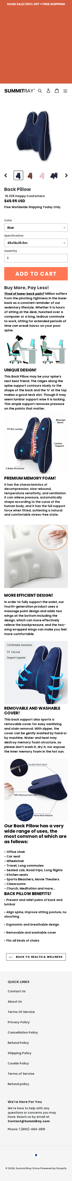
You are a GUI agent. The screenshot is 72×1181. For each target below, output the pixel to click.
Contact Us (17, 991)
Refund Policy (18, 1043)
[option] (18, 175)
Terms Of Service (21, 1012)
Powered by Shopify (53, 1168)
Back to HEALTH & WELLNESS (39, 957)
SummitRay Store (28, 1168)
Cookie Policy (18, 1063)
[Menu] (65, 90)
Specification (13, 235)
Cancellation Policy (23, 1032)
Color (8, 220)
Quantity (10, 251)
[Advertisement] (36, 48)
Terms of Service (21, 1074)
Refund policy (18, 1084)
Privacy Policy (19, 1022)
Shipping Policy (19, 1053)
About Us (15, 1001)
